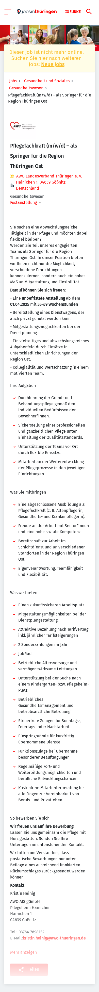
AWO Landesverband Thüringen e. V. (49, 176)
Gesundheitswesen (26, 88)
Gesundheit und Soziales (47, 80)
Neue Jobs (52, 64)
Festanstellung (23, 202)
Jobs (13, 80)
